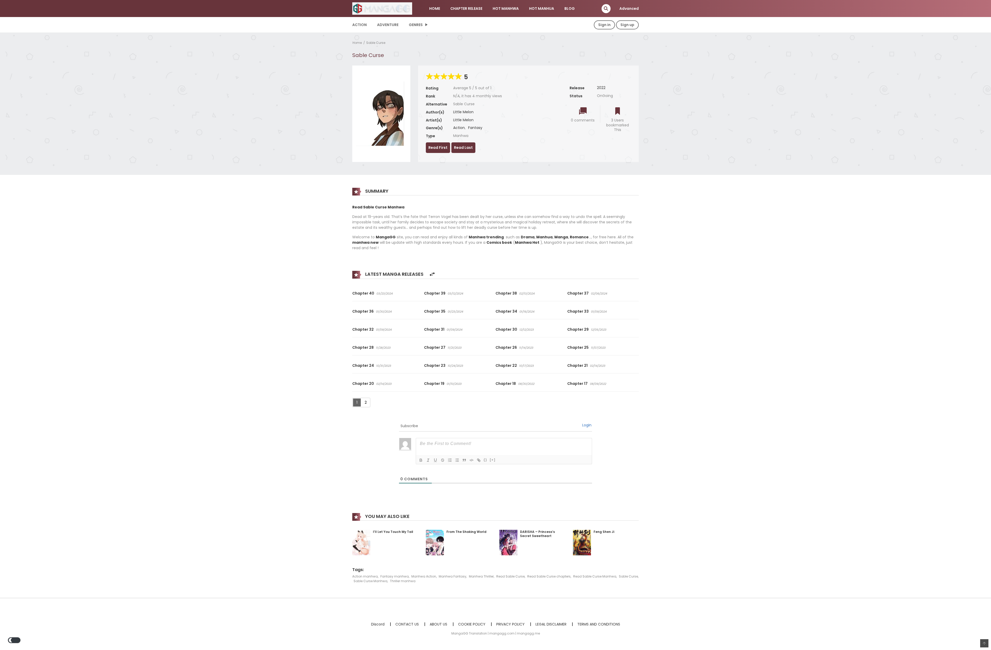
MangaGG (386, 237)
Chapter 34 (506, 311)
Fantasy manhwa (394, 576)
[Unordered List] (457, 460)
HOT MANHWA (506, 8)
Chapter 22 (506, 365)
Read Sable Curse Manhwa (594, 576)
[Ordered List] (449, 460)
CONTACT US (407, 624)
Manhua (544, 237)
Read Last (463, 147)
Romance (579, 237)
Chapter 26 (506, 347)
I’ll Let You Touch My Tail (393, 532)
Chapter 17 (577, 383)
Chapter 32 (363, 329)
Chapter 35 (434, 311)
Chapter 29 (578, 329)
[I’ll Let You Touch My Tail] (361, 542)
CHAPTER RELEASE (466, 8)
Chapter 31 (434, 329)
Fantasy (475, 127)
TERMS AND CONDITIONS (598, 624)
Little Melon (463, 112)
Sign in (604, 24)
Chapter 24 (363, 365)
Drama (527, 237)
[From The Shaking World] (435, 542)
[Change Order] (432, 274)
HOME (434, 8)
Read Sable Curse (510, 576)
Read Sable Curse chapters (549, 576)
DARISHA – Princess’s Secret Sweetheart (537, 534)
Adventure (387, 24)
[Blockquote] (464, 460)
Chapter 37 (578, 293)
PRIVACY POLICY (510, 624)
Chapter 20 (363, 383)
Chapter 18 (506, 383)
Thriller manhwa (402, 581)
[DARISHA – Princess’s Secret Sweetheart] (508, 542)
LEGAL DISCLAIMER (551, 624)
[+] (493, 460)
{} (485, 460)
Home (357, 42)
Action (359, 24)
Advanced (629, 8)
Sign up (627, 24)
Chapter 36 (363, 311)
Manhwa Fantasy (452, 576)
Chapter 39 (434, 293)
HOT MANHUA (541, 8)
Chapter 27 (434, 347)
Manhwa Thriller (481, 576)
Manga (561, 237)
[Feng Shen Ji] (582, 542)
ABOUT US (438, 624)
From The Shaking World (466, 532)
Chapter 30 (506, 329)
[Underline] (435, 460)
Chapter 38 (506, 293)
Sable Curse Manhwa (370, 581)
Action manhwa (365, 576)
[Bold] (421, 460)
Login (587, 425)
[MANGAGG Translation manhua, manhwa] (382, 8)
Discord (378, 624)
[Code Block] (471, 460)
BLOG (569, 8)
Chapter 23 (434, 365)
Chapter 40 (363, 293)
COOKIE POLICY (471, 624)
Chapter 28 (363, 347)
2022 (601, 87)
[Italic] (428, 460)
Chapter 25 (578, 347)
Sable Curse (375, 42)
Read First (437, 147)
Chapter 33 (578, 311)
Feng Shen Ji (604, 532)
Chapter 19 (434, 383)
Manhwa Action (423, 576)
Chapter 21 (577, 365)
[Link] (478, 460)
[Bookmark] (617, 111)
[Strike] (442, 460)
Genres (416, 24)
